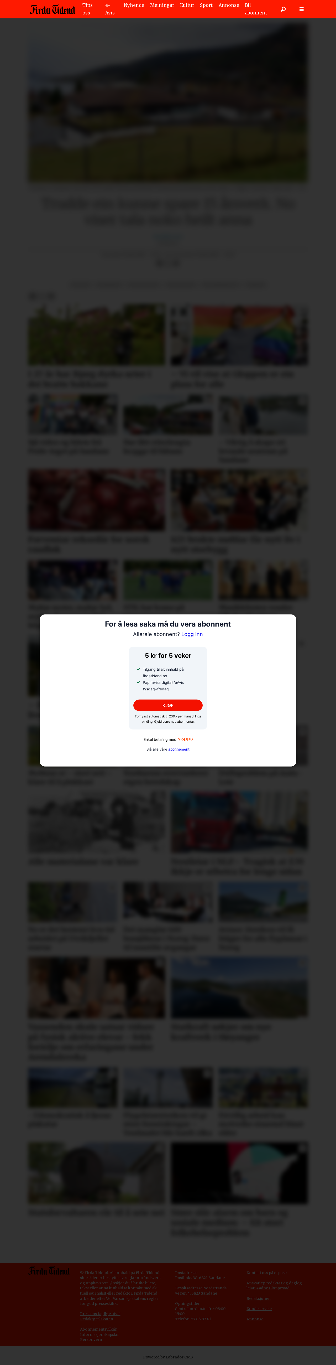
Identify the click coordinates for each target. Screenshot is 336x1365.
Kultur (187, 5)
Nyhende (134, 5)
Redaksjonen (258, 1298)
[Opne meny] (301, 9)
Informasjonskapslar (99, 1334)
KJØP (168, 705)
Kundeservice (259, 1308)
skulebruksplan (220, 285)
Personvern (91, 1339)
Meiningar (162, 5)
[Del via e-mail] (176, 263)
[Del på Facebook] (159, 263)
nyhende (255, 285)
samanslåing (181, 285)
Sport (206, 5)
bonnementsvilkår (100, 1329)
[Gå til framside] (52, 9)
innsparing (109, 285)
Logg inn (168, 634)
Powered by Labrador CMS (168, 1357)
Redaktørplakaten (96, 1319)
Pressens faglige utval (100, 1313)
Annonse (229, 5)
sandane (80, 285)
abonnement (179, 749)
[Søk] (283, 9)
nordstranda (143, 285)
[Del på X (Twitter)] (168, 263)
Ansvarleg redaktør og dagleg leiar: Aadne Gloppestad (274, 1286)
